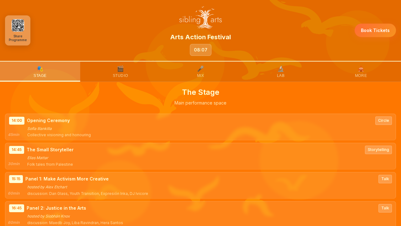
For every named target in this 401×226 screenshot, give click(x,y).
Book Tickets (375, 30)
